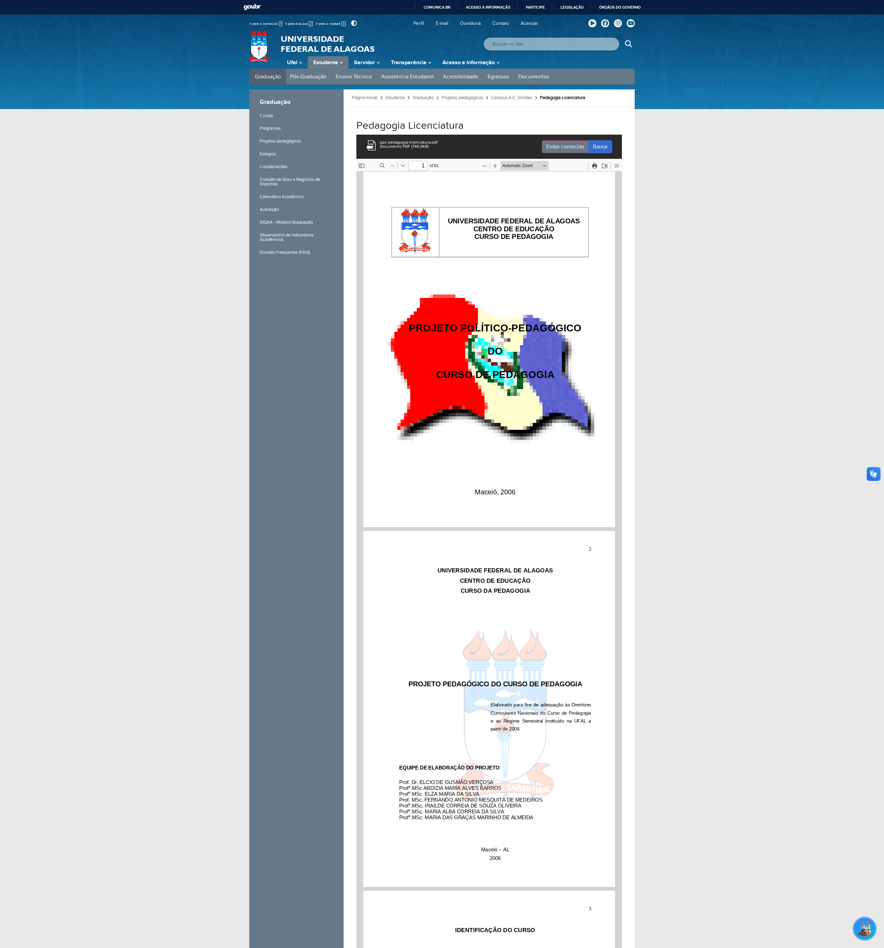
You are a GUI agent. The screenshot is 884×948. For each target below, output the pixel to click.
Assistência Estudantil (407, 76)
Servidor (364, 62)
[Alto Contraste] (353, 23)
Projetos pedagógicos (280, 141)
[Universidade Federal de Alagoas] (259, 50)
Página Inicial (364, 97)
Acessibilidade (460, 76)
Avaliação (269, 209)
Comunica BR (437, 7)
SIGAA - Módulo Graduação (286, 222)
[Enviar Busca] (628, 44)
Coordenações (274, 167)
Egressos (498, 76)
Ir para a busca (298, 24)
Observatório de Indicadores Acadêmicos (287, 237)
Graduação (268, 76)
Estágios (268, 154)
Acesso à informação (488, 7)
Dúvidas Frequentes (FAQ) (285, 252)
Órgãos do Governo (620, 7)
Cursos (266, 115)
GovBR (252, 7)
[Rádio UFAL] (592, 23)
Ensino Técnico (354, 76)
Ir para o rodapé (330, 24)
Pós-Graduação (308, 76)
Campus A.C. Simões (511, 97)
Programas (270, 128)
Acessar (529, 23)
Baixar (600, 146)
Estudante (325, 62)
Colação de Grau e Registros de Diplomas (290, 182)
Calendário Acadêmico (282, 197)
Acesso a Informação (468, 62)
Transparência (408, 62)
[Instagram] (618, 23)
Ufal (292, 62)
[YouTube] (631, 23)
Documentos (533, 76)
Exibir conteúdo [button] (565, 146)
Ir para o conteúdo (265, 24)
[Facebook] (605, 23)
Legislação (572, 7)
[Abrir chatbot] (865, 929)
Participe (535, 7)
